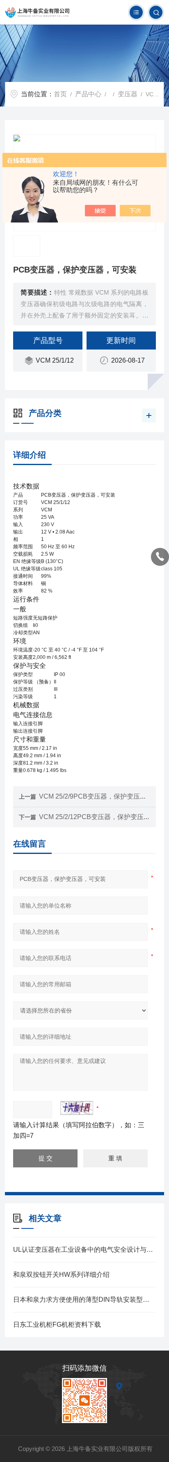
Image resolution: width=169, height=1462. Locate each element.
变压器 (127, 94)
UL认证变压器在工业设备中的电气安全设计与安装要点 (84, 1249)
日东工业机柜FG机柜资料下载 (57, 1324)
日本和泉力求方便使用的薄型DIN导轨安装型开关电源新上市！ (84, 1299)
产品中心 (88, 94)
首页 (60, 94)
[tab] (84, 486)
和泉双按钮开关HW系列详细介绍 (61, 1274)
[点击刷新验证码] (76, 1108)
